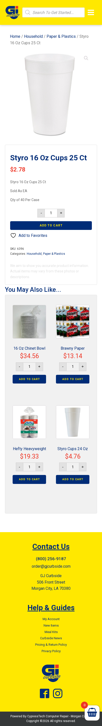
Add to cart (51, 225)
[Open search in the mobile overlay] (53, 12)
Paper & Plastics (61, 36)
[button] (86, 58)
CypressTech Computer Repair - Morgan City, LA (59, 716)
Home (15, 36)
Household (33, 36)
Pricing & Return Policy (51, 644)
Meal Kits (51, 632)
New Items (51, 625)
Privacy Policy (51, 651)
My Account (51, 619)
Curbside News (51, 638)
